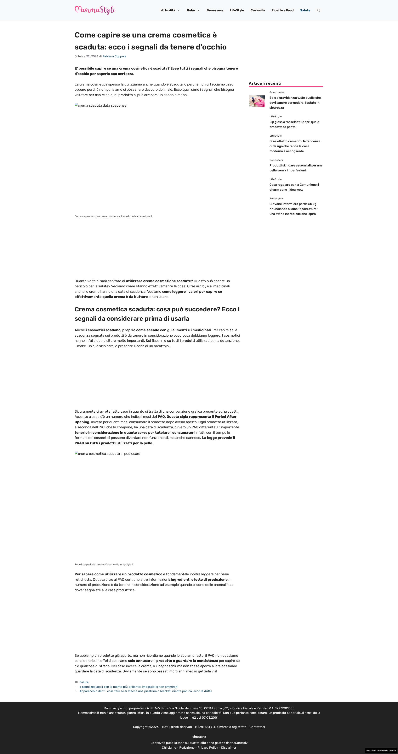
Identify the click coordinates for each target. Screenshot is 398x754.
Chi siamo (169, 747)
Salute (305, 10)
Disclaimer (228, 747)
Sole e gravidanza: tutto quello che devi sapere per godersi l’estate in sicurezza (295, 103)
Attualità (168, 10)
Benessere (215, 10)
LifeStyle (237, 10)
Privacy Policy (208, 747)
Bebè (191, 10)
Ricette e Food (283, 10)
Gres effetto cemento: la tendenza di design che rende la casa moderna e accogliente (294, 146)
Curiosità (258, 10)
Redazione (186, 747)
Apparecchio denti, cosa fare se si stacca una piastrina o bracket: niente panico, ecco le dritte (145, 691)
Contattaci (257, 727)
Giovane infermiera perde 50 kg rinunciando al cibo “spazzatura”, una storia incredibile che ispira (293, 209)
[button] (318, 10)
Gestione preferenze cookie (381, 750)
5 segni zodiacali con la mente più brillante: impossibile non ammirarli (128, 687)
